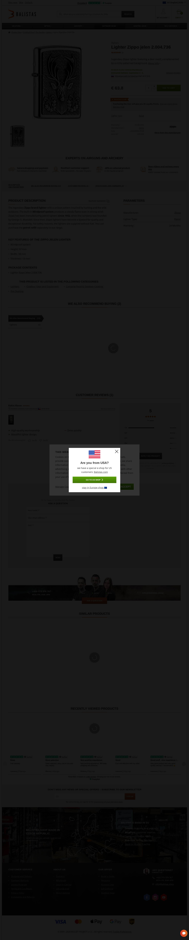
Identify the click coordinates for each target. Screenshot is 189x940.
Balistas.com (101, 472)
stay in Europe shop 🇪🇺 (94, 487)
